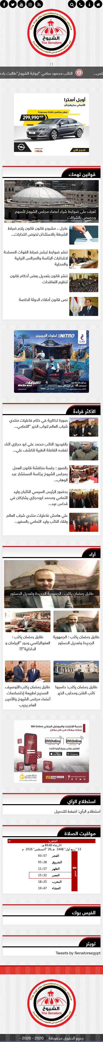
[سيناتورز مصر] (51, 125)
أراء (92, 553)
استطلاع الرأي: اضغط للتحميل (77, 810)
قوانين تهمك (82, 173)
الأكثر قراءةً (84, 410)
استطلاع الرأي (81, 800)
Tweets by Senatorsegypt (78, 952)
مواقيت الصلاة (80, 832)
